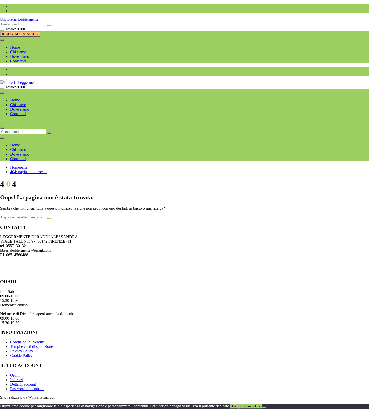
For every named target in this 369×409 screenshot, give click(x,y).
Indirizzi (16, 380)
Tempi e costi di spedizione (31, 346)
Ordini (15, 375)
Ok (234, 406)
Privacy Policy (21, 351)
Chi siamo (18, 52)
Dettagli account (23, 384)
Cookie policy (250, 406)
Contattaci (18, 61)
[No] (264, 407)
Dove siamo (19, 56)
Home (15, 47)
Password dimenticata (27, 389)
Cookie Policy (21, 355)
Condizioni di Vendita (27, 342)
